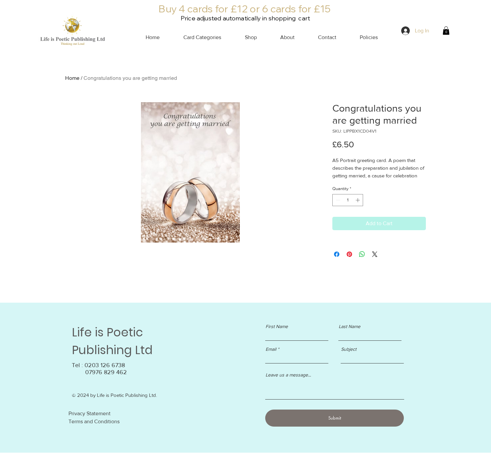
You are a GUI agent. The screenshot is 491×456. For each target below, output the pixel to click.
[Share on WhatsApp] (362, 254)
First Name (277, 326)
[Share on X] (375, 254)
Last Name (349, 326)
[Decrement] (337, 200)
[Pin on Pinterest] (349, 254)
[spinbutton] (347, 200)
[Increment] (358, 200)
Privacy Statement (89, 413)
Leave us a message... (288, 374)
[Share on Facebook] (337, 254)
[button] (362, 37)
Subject (348, 349)
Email (271, 349)
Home (72, 78)
